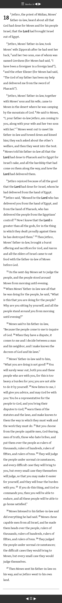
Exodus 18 (30, 4)
